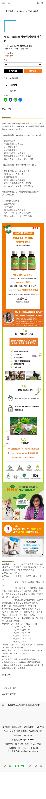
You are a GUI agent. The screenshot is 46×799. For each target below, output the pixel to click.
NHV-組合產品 (32, 11)
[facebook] (10, 100)
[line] (5, 100)
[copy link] (20, 100)
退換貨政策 (29, 727)
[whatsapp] (15, 100)
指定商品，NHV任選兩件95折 (16, 48)
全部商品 (9, 11)
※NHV (19, 11)
